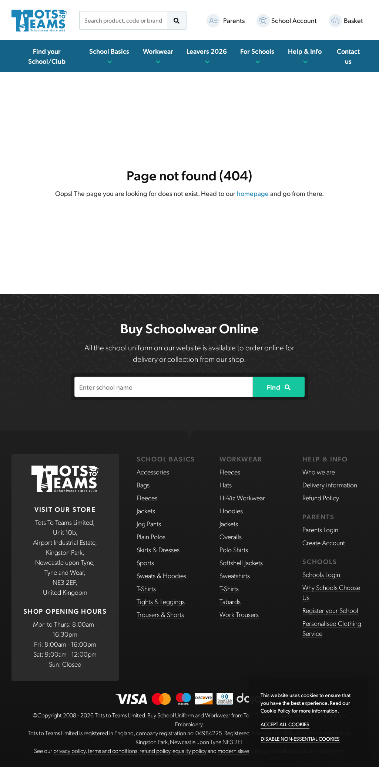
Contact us (348, 56)
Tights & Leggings (161, 601)
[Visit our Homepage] (39, 20)
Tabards (230, 601)
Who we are (318, 471)
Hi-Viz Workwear (242, 497)
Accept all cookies (285, 724)
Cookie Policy (276, 710)
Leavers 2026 (207, 51)
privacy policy (69, 750)
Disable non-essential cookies (300, 739)
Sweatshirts (234, 575)
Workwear (158, 51)
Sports (145, 562)
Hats (225, 484)
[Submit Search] (176, 20)
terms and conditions (112, 750)
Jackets (146, 510)
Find (274, 387)
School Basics (109, 51)
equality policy (189, 750)
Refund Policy (320, 497)
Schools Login (321, 574)
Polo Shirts (233, 549)
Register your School (330, 610)
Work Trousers (239, 614)
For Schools (257, 51)
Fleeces (147, 497)
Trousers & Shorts (160, 614)
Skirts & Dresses (158, 549)
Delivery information (329, 484)
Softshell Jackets (241, 562)
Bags (143, 484)
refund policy (155, 750)
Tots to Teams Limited (120, 715)
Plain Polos (151, 536)
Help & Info (305, 51)
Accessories (153, 471)
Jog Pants (149, 523)
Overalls (230, 536)
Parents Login (320, 529)
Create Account (323, 542)
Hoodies (231, 510)
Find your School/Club (47, 56)
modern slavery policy (243, 750)
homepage (253, 193)
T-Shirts (146, 588)
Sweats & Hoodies (161, 575)
